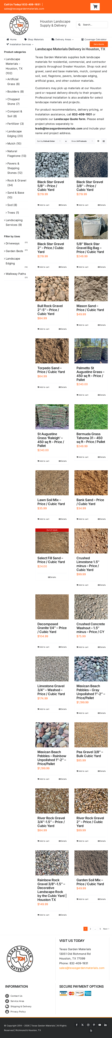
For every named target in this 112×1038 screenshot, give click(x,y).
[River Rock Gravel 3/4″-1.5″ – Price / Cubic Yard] (52, 800)
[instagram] (88, 1025)
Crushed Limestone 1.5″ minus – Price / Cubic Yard (87, 564)
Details (64, 205)
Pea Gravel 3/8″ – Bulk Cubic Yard (89, 754)
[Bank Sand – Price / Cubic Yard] (91, 482)
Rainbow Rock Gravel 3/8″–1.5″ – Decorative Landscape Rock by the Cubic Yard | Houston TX (52, 890)
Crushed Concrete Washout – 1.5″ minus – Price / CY (90, 628)
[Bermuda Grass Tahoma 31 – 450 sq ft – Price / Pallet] (91, 416)
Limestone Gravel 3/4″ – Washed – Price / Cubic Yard (51, 690)
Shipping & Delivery (21, 1006)
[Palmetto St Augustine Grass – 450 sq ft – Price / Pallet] (91, 350)
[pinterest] (94, 1025)
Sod (10, 205)
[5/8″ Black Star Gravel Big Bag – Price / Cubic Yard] (91, 226)
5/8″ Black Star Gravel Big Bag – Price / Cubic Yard (90, 248)
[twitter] (82, 1025)
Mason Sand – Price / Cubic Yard (90, 308)
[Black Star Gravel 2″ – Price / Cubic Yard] (52, 226)
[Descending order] (66, 141)
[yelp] (91, 1030)
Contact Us (16, 995)
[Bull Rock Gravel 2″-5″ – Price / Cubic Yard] (52, 288)
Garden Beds (14, 251)
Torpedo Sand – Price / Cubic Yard (51, 370)
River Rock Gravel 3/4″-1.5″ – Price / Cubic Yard (51, 822)
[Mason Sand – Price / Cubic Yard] (91, 288)
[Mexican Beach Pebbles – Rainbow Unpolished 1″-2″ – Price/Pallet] (52, 734)
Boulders (13, 91)
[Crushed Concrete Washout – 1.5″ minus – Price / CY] (91, 606)
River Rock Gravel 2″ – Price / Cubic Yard (90, 822)
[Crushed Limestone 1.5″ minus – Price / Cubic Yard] (91, 540)
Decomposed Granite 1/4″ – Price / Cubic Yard (52, 628)
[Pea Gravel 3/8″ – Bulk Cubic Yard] (91, 734)
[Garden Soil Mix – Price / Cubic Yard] (91, 862)
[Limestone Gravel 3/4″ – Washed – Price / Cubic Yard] (52, 668)
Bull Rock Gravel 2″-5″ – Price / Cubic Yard (50, 310)
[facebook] (77, 1025)
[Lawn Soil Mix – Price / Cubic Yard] (52, 482)
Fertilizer (13, 123)
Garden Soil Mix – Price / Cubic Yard (90, 882)
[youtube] (100, 1025)
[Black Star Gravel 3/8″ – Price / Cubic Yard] (91, 164)
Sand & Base (15, 192)
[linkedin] (105, 1025)
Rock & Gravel (16, 180)
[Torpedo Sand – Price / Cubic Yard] (52, 350)
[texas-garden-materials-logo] (19, 17)
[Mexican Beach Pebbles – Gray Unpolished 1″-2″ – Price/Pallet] (91, 668)
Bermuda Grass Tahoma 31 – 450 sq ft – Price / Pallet (90, 438)
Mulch (11, 143)
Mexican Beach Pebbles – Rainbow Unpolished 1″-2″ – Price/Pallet (51, 758)
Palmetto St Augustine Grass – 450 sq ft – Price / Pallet (90, 374)
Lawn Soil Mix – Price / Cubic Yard (51, 502)
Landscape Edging (13, 261)
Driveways (13, 243)
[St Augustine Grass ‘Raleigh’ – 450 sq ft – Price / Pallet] (52, 416)
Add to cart (44, 205)
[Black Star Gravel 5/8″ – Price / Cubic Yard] (52, 164)
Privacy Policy (18, 1011)
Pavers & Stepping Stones (13, 168)
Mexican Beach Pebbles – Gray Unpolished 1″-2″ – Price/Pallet (90, 692)
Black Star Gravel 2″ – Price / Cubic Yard (50, 248)
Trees (11, 212)
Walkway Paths (16, 273)
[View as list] (103, 141)
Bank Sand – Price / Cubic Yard (90, 502)
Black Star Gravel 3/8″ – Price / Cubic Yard (89, 186)
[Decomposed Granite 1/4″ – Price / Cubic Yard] (52, 606)
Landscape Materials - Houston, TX (14, 63)
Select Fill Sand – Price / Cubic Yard (51, 560)
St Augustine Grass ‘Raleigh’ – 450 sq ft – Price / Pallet (50, 440)
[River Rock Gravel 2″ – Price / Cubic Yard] (91, 800)
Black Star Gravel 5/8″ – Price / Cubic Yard (50, 186)
